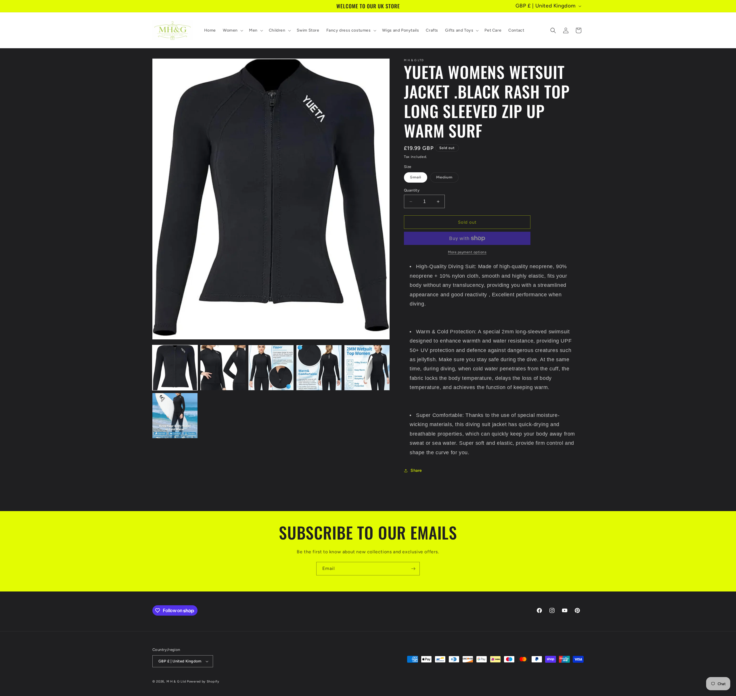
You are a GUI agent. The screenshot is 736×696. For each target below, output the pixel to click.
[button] (232, 30)
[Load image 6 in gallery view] (175, 415)
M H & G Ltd (176, 681)
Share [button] (416, 470)
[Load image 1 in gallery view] (175, 367)
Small (418, 179)
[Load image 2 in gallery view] (223, 367)
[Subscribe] (413, 568)
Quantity (411, 190)
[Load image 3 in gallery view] (271, 367)
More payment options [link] (467, 252)
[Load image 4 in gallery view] (319, 367)
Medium (447, 179)
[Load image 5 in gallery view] (367, 367)
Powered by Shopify (203, 681)
